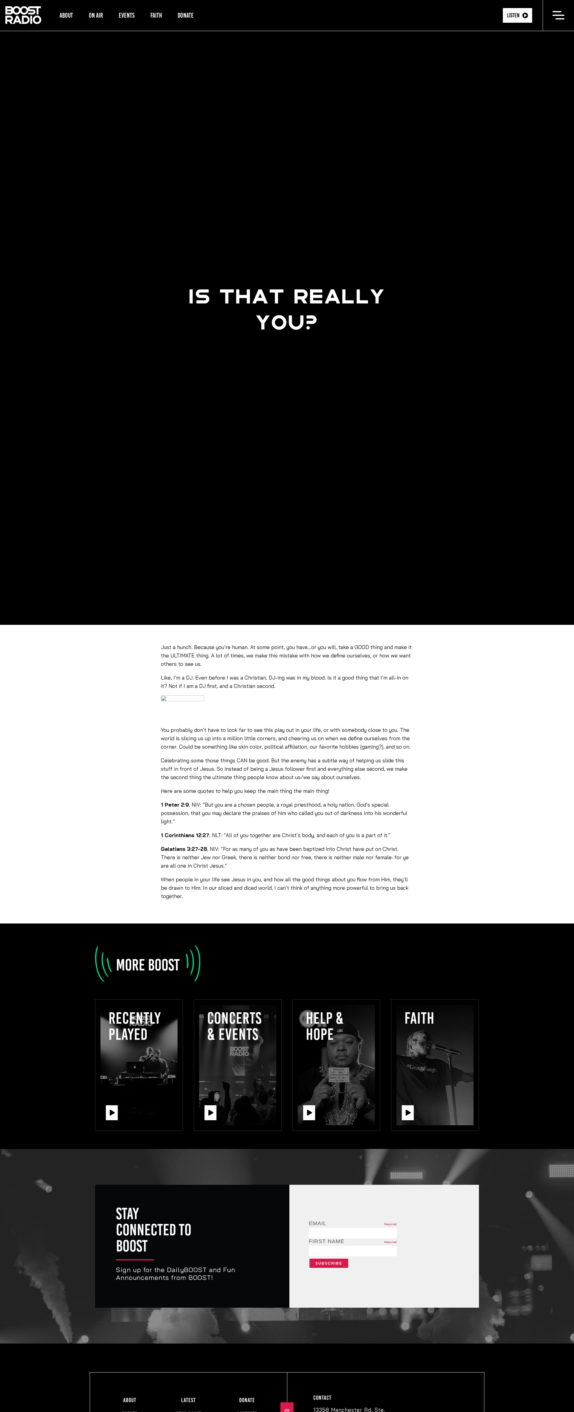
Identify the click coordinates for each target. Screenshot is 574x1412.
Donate (186, 15)
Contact (322, 1397)
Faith (156, 15)
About (66, 15)
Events (127, 15)
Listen (513, 15)
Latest (188, 1400)
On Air (96, 15)
